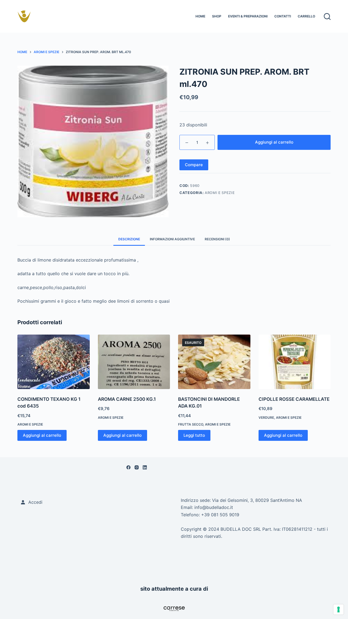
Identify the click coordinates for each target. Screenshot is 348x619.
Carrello (306, 16)
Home (200, 16)
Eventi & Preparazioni (248, 16)
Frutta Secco (190, 424)
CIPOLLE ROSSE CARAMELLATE (294, 399)
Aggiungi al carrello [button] (42, 435)
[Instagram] (137, 467)
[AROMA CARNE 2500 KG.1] (134, 362)
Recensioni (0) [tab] (217, 239)
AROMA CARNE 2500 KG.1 (127, 399)
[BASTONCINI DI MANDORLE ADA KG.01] (214, 362)
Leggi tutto (194, 435)
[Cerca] (327, 16)
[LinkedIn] (145, 467)
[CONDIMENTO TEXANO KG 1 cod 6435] (53, 362)
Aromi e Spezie (220, 192)
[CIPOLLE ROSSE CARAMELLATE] (295, 362)
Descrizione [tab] (129, 239)
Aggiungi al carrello (274, 142)
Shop (216, 16)
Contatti (282, 16)
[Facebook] (128, 467)
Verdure (266, 417)
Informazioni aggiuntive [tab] (172, 239)
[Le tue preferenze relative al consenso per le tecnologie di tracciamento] (338, 609)
